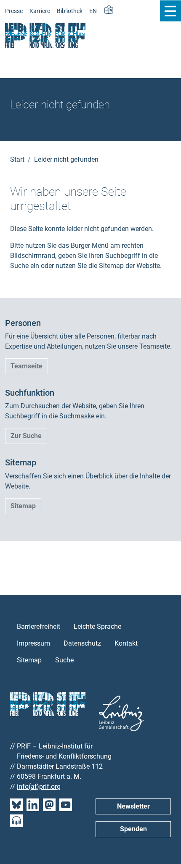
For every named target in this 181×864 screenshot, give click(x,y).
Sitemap (23, 506)
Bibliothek (70, 11)
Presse (14, 11)
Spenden (133, 829)
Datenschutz (82, 643)
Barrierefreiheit (38, 626)
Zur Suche (26, 436)
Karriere (39, 11)
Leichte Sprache (97, 626)
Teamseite (27, 366)
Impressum (33, 643)
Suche (64, 660)
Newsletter (133, 806)
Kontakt (126, 643)
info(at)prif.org (39, 786)
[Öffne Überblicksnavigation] (170, 11)
